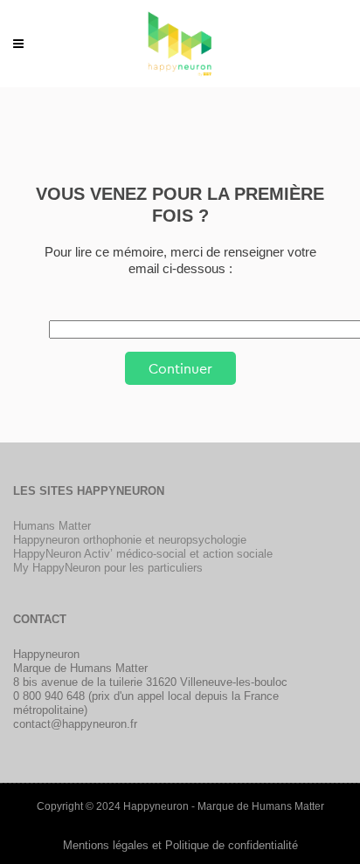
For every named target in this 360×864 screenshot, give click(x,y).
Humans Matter (52, 525)
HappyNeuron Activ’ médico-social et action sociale (143, 553)
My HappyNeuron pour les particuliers (108, 567)
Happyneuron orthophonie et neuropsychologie (129, 539)
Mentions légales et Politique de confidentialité (180, 845)
